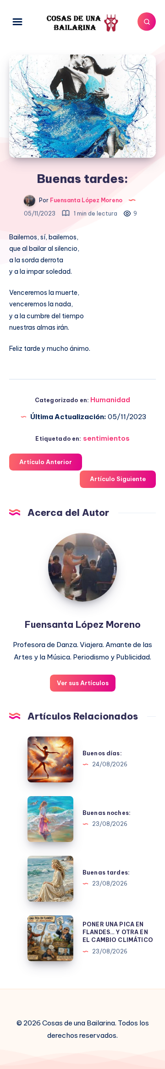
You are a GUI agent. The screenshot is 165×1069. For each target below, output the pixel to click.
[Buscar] (147, 21)
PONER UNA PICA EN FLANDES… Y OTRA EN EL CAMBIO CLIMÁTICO (117, 932)
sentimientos (106, 438)
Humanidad (110, 399)
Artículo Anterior (45, 461)
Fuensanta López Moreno (83, 624)
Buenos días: (102, 753)
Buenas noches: (106, 812)
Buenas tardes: (106, 872)
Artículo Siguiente (118, 478)
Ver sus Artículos (83, 683)
